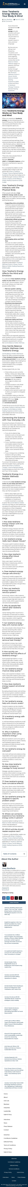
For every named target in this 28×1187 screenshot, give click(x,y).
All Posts (5, 889)
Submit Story (8, 1114)
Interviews (7, 1119)
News (5, 1123)
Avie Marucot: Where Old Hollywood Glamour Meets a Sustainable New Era (12, 1048)
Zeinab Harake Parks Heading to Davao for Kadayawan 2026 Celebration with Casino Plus (13, 987)
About (6, 1097)
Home (6, 1094)
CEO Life (6, 1100)
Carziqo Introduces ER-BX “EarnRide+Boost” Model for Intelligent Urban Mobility (12, 998)
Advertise (7, 1135)
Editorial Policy (8, 1141)
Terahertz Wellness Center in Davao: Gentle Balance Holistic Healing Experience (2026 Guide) (13, 78)
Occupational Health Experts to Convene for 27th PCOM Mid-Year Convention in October (13, 952)
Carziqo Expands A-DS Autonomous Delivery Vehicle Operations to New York (13, 1059)
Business (6, 1104)
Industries (7, 1107)
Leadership (7, 1111)
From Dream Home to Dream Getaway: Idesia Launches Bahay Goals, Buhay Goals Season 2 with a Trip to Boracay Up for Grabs (13, 1072)
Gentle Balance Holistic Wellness (13, 61)
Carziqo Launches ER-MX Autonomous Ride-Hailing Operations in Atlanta (11, 976)
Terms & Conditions (10, 1145)
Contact (6, 1130)
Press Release (8, 1126)
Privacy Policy (8, 1148)
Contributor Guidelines (10, 1138)
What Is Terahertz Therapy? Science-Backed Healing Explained (13, 87)
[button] (24, 4)
